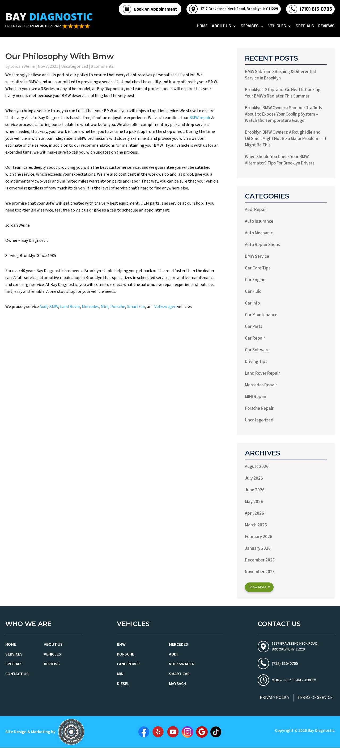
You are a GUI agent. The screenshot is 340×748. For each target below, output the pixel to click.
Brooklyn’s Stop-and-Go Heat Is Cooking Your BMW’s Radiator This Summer (282, 93)
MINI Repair (255, 397)
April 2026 (254, 513)
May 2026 (254, 501)
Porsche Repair (259, 408)
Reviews (326, 26)
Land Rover (70, 307)
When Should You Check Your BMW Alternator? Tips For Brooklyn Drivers (279, 160)
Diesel (123, 684)
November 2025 (260, 572)
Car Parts (253, 326)
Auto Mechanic (259, 233)
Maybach (177, 684)
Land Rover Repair (262, 373)
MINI (121, 674)
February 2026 (258, 537)
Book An (155, 9)
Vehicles (277, 26)
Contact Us (17, 674)
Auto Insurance (259, 221)
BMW (53, 307)
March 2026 (256, 525)
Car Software (257, 350)
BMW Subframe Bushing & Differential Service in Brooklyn (280, 75)
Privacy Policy (274, 697)
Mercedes (90, 307)
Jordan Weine (22, 66)
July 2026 (254, 478)
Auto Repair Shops (262, 245)
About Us (221, 26)
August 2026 (257, 466)
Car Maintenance (261, 315)
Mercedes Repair (261, 385)
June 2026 (255, 490)
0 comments (102, 66)
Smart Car (136, 307)
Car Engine (255, 280)
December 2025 (260, 560)
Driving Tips (256, 361)
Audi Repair (256, 209)
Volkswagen (165, 307)
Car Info (252, 303)
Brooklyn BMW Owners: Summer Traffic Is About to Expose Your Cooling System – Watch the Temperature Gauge (283, 114)
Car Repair (255, 338)
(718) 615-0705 (316, 9)
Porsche (117, 307)
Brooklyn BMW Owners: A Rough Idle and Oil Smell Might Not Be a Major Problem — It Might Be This (285, 138)
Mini (104, 307)
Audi (43, 307)
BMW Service (257, 256)
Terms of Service (315, 697)
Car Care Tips (257, 268)
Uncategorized (74, 66)
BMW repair (199, 118)
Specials (305, 26)
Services (250, 26)
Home (202, 26)
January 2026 (258, 548)
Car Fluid (253, 291)
